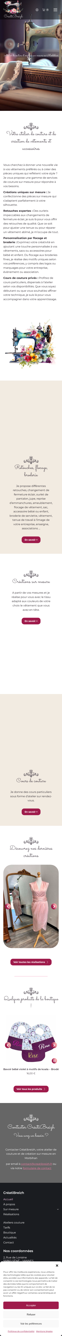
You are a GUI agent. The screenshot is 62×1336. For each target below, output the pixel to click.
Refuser (31, 1314)
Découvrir (30, 919)
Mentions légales (44, 1331)
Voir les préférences (31, 1323)
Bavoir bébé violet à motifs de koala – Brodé (31, 1069)
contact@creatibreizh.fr (36, 1163)
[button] (57, 1265)
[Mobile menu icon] (55, 9)
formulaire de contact (37, 1168)
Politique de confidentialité (21, 1331)
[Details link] (31, 896)
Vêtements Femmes (31, 914)
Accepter (31, 1305)
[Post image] (31, 906)
